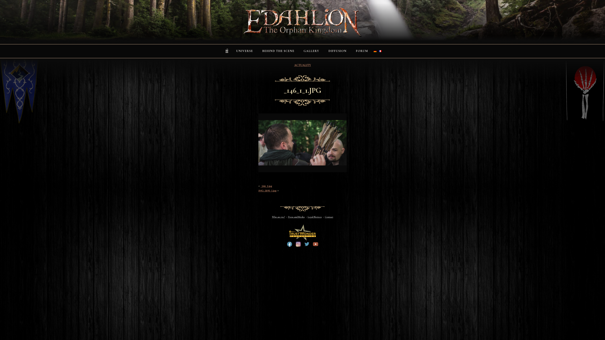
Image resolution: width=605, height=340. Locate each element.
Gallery (311, 51)
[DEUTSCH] (375, 51)
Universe (244, 51)
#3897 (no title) (298, 244)
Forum (362, 51)
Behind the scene (278, 51)
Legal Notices (315, 216)
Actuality (302, 65)
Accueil (227, 51)
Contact (329, 216)
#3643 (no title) (289, 244)
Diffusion (337, 51)
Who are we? (278, 216)
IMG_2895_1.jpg (267, 190)
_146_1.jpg (266, 185)
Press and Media (296, 216)
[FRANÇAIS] (380, 51)
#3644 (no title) (307, 244)
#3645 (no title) (315, 244)
